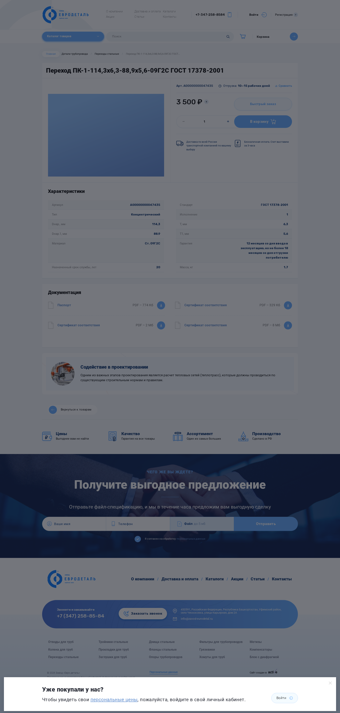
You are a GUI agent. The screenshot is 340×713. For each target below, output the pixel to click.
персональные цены (114, 699)
